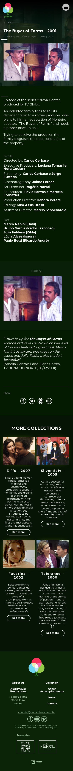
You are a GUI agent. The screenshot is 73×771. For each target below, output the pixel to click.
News (51, 697)
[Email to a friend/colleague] (49, 401)
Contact (52, 703)
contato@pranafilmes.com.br (36, 712)
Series (18, 703)
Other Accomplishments (52, 690)
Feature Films (18, 697)
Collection (52, 683)
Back (10, 23)
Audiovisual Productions (18, 690)
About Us (18, 683)
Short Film (18, 700)
